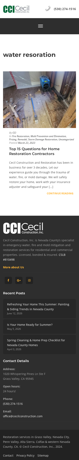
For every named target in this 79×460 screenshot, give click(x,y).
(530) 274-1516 (13, 404)
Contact (8, 455)
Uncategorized (66, 139)
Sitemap (43, 455)
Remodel (22, 139)
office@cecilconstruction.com (23, 416)
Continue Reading (60, 193)
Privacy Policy (25, 455)
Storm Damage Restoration (42, 139)
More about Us (13, 267)
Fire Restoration (20, 136)
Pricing (12, 139)
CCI (14, 132)
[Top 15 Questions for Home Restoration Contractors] (39, 99)
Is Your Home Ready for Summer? (29, 325)
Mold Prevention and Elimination (48, 136)
